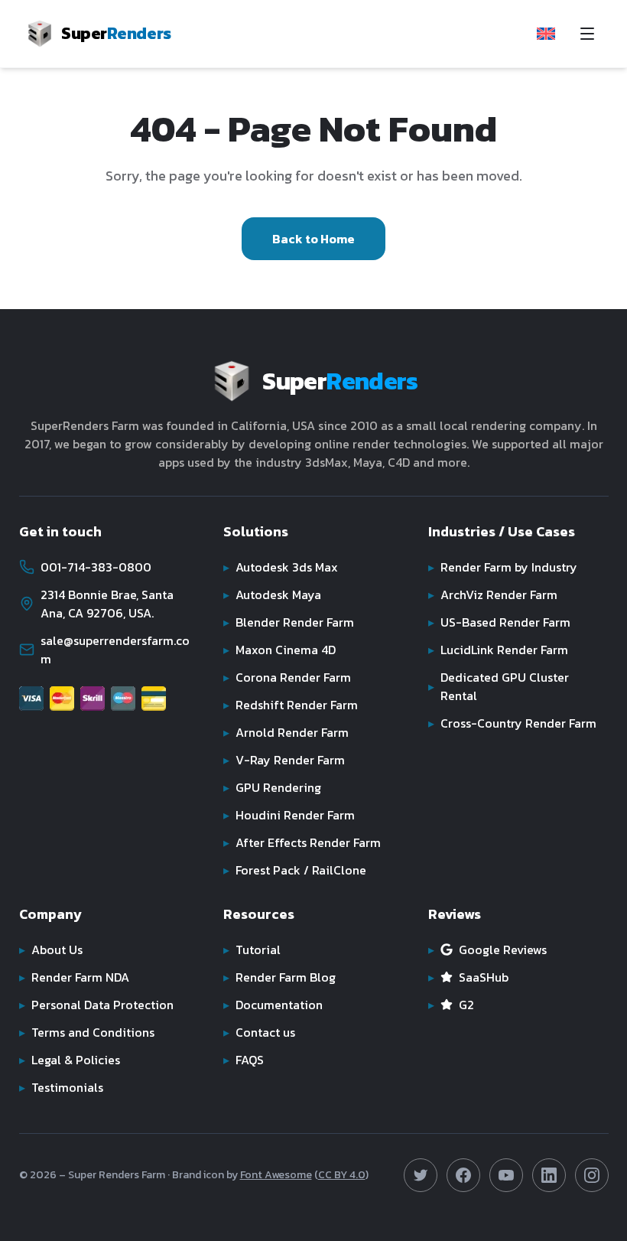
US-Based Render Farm (499, 622)
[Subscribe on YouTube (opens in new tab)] (506, 1175)
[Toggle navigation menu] (587, 33)
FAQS (243, 1059)
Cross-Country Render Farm (512, 723)
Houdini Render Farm (289, 815)
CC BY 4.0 (341, 1175)
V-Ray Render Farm (284, 760)
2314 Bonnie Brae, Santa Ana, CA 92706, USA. (107, 603)
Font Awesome (276, 1175)
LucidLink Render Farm (498, 649)
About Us (51, 949)
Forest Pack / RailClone (294, 870)
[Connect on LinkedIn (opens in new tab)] (549, 1175)
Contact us (259, 1032)
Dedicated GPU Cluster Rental (498, 686)
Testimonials (61, 1087)
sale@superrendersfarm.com (115, 649)
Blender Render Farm (288, 622)
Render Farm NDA (74, 977)
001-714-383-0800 (96, 567)
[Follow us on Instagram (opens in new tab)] (592, 1175)
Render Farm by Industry (502, 567)
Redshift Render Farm (290, 704)
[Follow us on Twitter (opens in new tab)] (420, 1175)
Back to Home (313, 239)
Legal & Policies (69, 1059)
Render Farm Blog (279, 977)
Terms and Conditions (86, 1032)
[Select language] (546, 33)
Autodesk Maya (272, 594)
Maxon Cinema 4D (279, 649)
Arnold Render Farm (286, 732)
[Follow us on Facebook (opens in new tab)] (463, 1175)
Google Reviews (487, 949)
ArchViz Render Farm (492, 594)
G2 (451, 1004)
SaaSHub (468, 977)
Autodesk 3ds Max (280, 567)
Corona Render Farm (287, 677)
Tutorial (252, 949)
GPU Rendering (272, 787)
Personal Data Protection (96, 1004)
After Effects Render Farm (302, 842)
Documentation (273, 1004)
